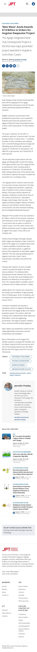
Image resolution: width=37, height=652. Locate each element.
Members (6, 582)
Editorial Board (6, 613)
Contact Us (5, 595)
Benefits (4, 589)
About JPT (5, 610)
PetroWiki (21, 595)
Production (21, 634)
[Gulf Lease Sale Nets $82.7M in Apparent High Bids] (6, 454)
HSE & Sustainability (24, 623)
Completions (22, 614)
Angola (12, 375)
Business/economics (18, 365)
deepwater (17, 375)
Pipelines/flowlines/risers (20, 361)
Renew (4, 592)
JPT (3, 606)
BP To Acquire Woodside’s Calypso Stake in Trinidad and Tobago (22, 438)
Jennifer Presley (22, 385)
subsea (29, 373)
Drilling (20, 620)
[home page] (12, 4)
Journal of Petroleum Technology (12, 61)
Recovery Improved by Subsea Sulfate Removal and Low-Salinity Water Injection (23, 472)
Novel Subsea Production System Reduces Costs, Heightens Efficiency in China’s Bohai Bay (21, 489)
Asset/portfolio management (22, 452)
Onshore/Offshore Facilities (21, 369)
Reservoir (21, 637)
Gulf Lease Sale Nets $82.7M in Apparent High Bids (22, 455)
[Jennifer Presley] (8, 387)
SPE (20, 582)
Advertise (5, 616)
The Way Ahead (23, 598)
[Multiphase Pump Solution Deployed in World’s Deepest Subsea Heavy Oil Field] (6, 505)
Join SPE (4, 586)
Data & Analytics (23, 617)
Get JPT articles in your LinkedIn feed (17, 528)
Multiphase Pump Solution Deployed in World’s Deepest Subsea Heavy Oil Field (23, 507)
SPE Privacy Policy (23, 601)
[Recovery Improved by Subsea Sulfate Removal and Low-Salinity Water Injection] (6, 470)
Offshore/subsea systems (20, 468)
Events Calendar (23, 586)
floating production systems (18, 373)
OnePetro (21, 592)
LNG (14, 434)
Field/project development (10, 23)
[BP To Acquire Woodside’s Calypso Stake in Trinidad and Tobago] (6, 437)
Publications (22, 589)
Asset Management (24, 626)
